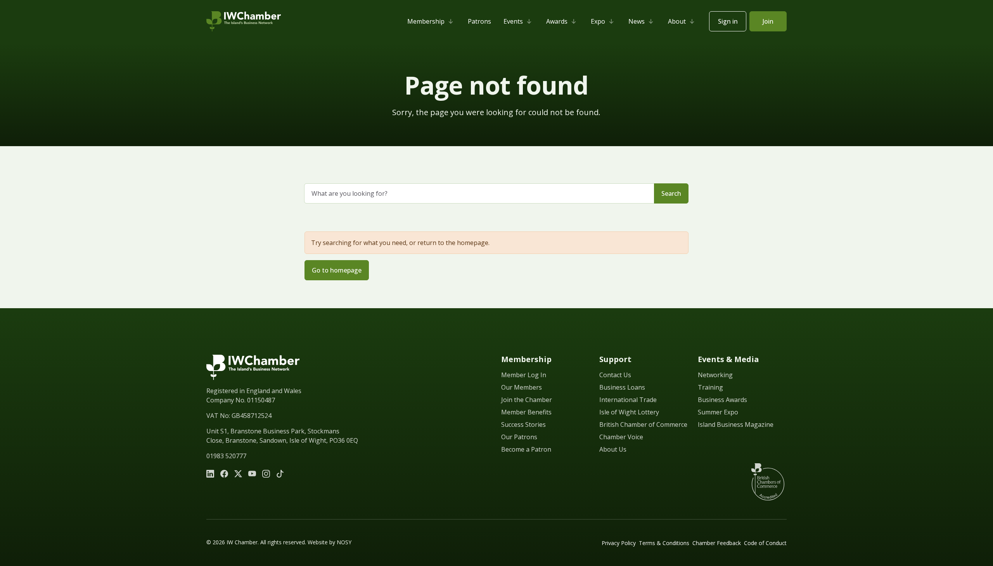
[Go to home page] (252, 367)
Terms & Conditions (664, 543)
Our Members (521, 387)
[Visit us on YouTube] (252, 474)
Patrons (479, 21)
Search (671, 193)
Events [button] (513, 21)
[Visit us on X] (238, 474)
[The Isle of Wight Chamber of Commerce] (243, 21)
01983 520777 (226, 456)
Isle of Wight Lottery (629, 412)
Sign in (728, 21)
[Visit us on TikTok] (280, 474)
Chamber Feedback (716, 543)
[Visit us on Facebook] (224, 474)
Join (768, 21)
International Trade (628, 399)
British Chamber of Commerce (643, 424)
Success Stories (523, 424)
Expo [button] (598, 21)
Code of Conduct (765, 543)
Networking (715, 375)
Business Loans (622, 387)
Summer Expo (718, 412)
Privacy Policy (619, 543)
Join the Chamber (526, 399)
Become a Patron (526, 449)
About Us (612, 449)
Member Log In (523, 375)
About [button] (677, 21)
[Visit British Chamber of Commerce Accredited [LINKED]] (768, 481)
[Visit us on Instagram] (266, 474)
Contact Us (615, 375)
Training (710, 387)
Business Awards (722, 399)
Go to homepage (337, 270)
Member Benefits (526, 412)
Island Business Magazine (735, 424)
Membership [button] (426, 21)
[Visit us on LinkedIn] (210, 474)
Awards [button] (556, 21)
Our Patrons (519, 437)
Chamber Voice (621, 437)
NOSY (344, 542)
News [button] (636, 21)
